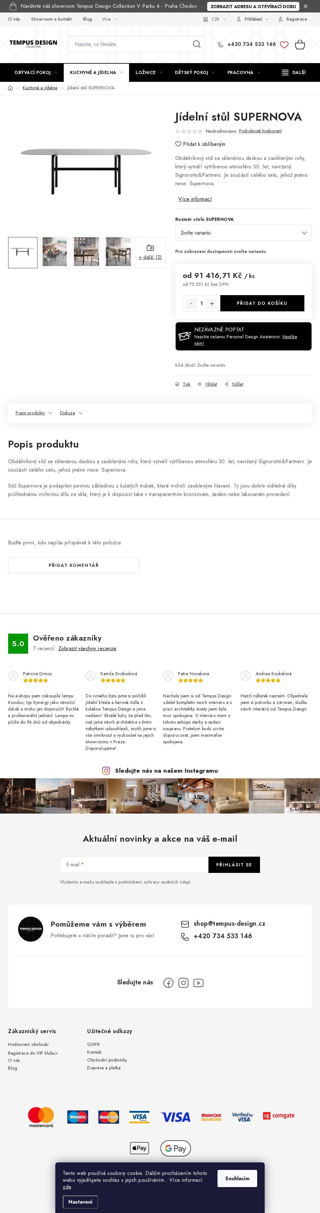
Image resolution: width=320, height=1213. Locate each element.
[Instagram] (183, 983)
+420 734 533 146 (251, 44)
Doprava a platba (104, 1068)
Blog (87, 19)
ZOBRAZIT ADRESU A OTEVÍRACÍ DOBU (253, 6)
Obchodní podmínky (107, 1060)
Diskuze (67, 413)
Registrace (297, 19)
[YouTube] (198, 983)
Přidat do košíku (262, 303)
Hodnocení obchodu (28, 1044)
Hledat (197, 44)
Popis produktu (30, 413)
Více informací (195, 199)
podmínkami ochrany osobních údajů (154, 882)
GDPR (93, 1044)
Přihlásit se (234, 865)
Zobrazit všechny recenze (87, 648)
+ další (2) (150, 257)
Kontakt (94, 1052)
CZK (215, 19)
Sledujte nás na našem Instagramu (166, 770)
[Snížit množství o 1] (191, 303)
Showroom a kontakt (51, 19)
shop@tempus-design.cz (230, 923)
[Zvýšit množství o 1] (212, 303)
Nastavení (80, 1202)
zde (67, 1187)
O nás (14, 19)
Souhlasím (237, 1178)
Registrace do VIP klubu (31, 1053)
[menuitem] (35, 72)
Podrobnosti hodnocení (260, 131)
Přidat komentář (74, 565)
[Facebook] (168, 983)
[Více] (294, 72)
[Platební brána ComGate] (278, 1116)
